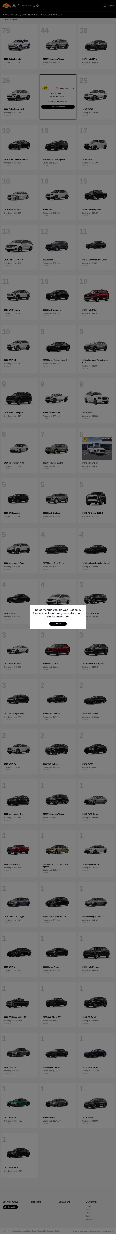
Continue (58, 624)
